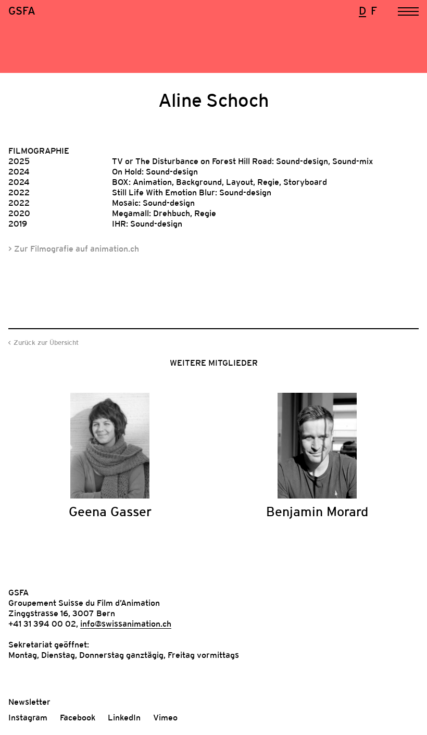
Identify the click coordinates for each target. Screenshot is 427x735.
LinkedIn (124, 717)
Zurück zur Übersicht (46, 342)
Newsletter (29, 701)
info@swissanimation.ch (125, 623)
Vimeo (165, 717)
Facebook (77, 717)
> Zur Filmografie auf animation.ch (73, 248)
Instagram (27, 717)
